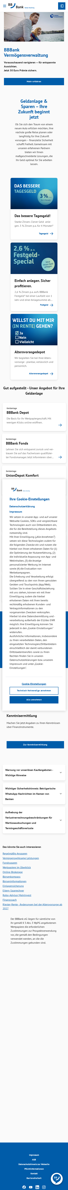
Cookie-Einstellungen (34, 684)
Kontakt (34, 1173)
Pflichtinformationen (34, 1168)
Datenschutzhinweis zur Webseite (34, 1164)
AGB (34, 1159)
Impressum (34, 1155)
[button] (34, 772)
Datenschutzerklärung (22, 506)
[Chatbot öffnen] (57, 1179)
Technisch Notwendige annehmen (34, 690)
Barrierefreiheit (34, 1178)
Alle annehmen (34, 699)
